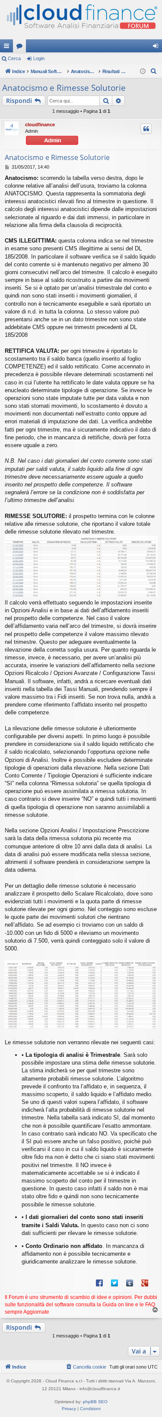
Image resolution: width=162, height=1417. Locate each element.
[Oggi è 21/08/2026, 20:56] (143, 72)
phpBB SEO (95, 1401)
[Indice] (81, 19)
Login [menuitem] (157, 47)
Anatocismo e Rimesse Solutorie (64, 87)
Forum (21, 47)
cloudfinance (40, 124)
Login (38, 58)
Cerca (14, 58)
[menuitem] (154, 71)
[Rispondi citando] (146, 129)
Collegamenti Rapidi (8, 47)
